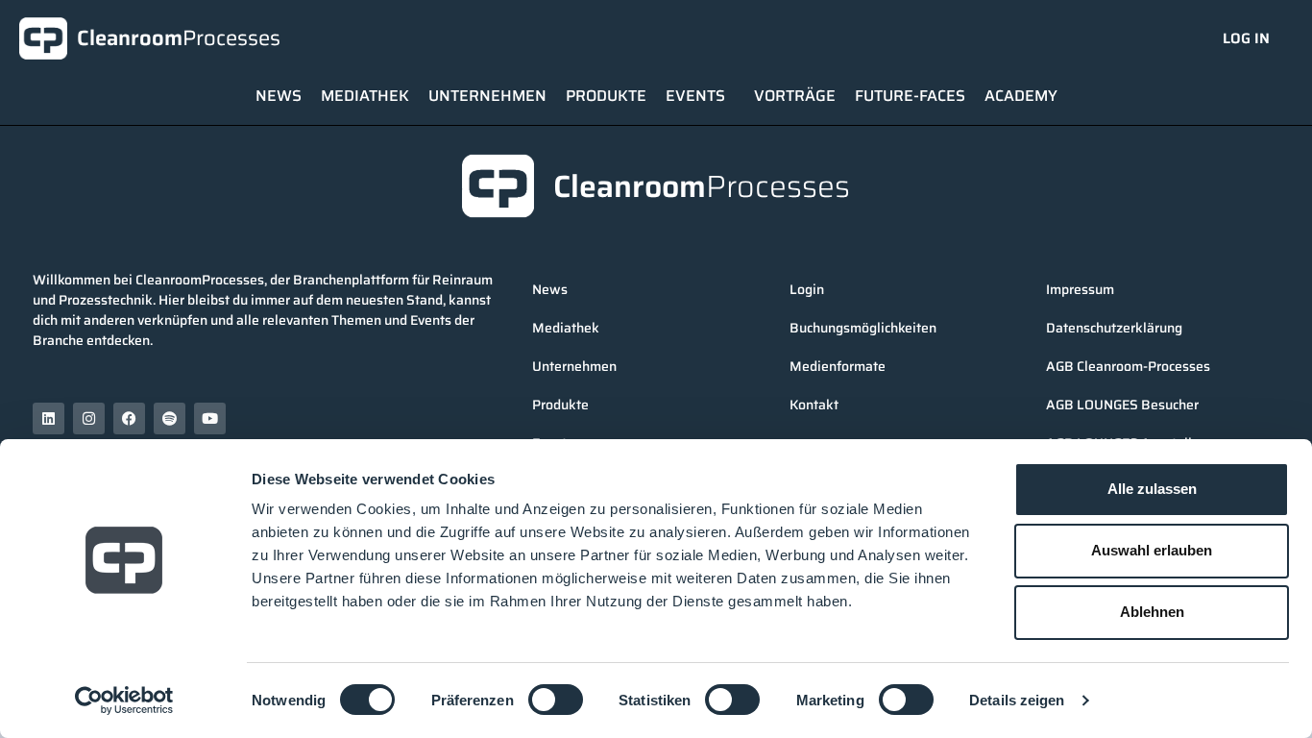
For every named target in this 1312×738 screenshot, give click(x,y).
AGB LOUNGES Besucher (1122, 404)
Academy (1020, 96)
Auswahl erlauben (1151, 550)
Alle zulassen (1152, 488)
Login (807, 289)
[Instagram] (89, 418)
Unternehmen (487, 96)
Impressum (1080, 289)
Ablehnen (1152, 611)
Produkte (606, 96)
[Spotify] (169, 418)
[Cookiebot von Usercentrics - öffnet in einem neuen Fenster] (124, 700)
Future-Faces (910, 96)
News (278, 96)
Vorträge (795, 96)
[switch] (555, 699)
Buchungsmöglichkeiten (863, 327)
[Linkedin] (48, 418)
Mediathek (365, 96)
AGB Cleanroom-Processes (1128, 366)
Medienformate (838, 366)
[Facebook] (129, 418)
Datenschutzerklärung (1114, 327)
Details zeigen (1016, 700)
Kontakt (814, 404)
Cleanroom (178, 38)
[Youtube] (210, 418)
